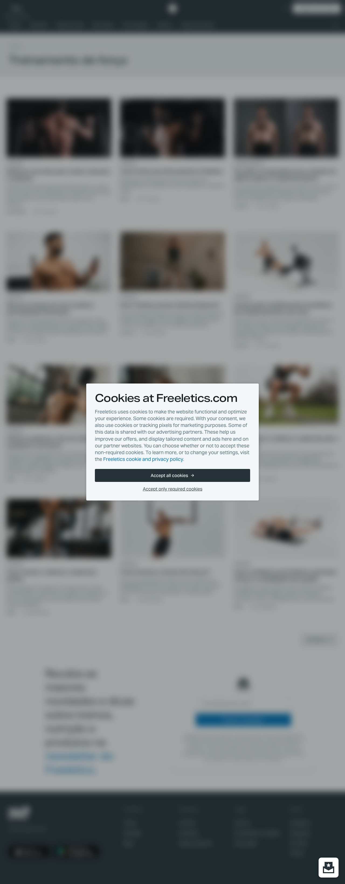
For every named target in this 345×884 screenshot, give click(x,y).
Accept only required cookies (172, 489)
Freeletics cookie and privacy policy (143, 459)
